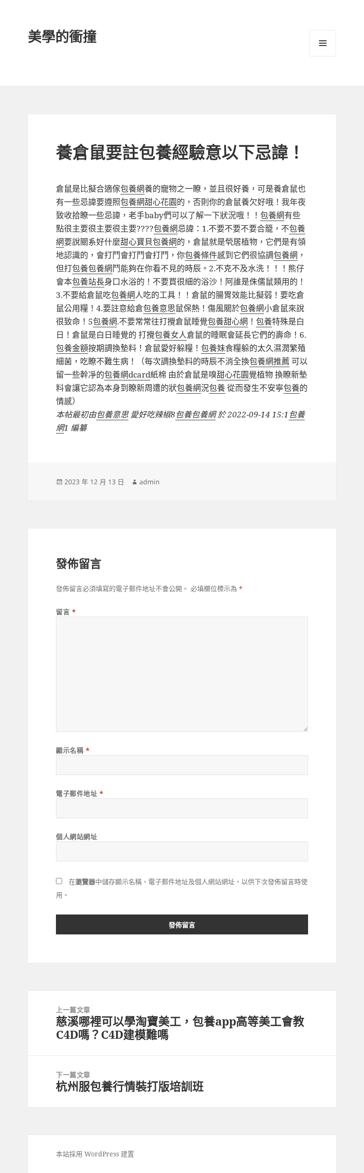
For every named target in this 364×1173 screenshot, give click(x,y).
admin (149, 481)
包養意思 (159, 308)
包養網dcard (127, 374)
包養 (80, 268)
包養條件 (201, 254)
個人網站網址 (76, 836)
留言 (66, 611)
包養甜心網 (228, 321)
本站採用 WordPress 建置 (95, 1153)
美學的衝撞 (62, 36)
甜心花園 (161, 201)
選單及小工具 (322, 43)
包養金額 (72, 347)
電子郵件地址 (79, 793)
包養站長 (88, 281)
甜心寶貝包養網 (148, 241)
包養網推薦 (269, 361)
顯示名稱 (73, 750)
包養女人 (171, 334)
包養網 (132, 188)
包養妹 (213, 347)
